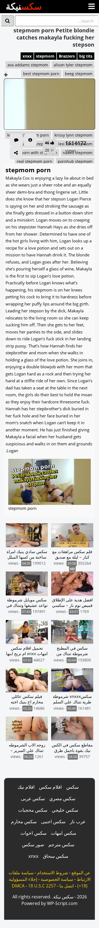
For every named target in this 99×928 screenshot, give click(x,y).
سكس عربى (33, 798)
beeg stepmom (78, 73)
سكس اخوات (33, 833)
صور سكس (33, 844)
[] (7, 20)
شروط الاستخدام (52, 873)
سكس (72, 787)
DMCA (18, 886)
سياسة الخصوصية (57, 879)
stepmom (45, 56)
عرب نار (78, 821)
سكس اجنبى (53, 821)
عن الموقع (81, 873)
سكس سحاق (55, 856)
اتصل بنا (66, 886)
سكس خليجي (65, 810)
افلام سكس (50, 787)
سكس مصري (62, 798)
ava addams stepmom (27, 64)
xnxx (27, 56)
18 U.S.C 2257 (42, 886)
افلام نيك (26, 787)
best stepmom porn (41, 73)
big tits (85, 56)
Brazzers (67, 56)
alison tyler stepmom (73, 64)
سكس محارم (24, 821)
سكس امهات (63, 833)
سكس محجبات (32, 810)
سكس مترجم (61, 844)
